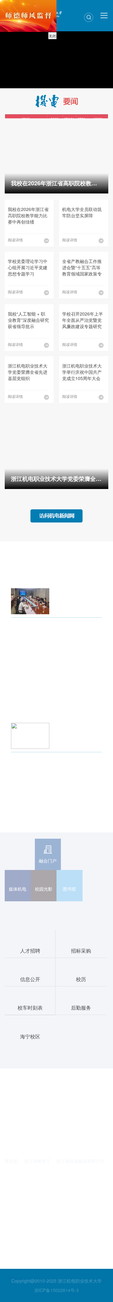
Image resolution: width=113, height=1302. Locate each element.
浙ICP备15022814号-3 (56, 1290)
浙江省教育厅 (37, 1161)
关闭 (52, 36)
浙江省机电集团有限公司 (80, 1161)
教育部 (11, 1161)
